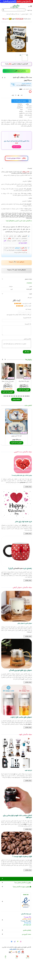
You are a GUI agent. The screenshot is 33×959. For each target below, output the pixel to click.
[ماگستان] (15, 6)
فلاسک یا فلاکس (26, 919)
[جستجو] (3, 10)
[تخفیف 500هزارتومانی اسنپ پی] (16, 1)
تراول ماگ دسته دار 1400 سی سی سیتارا (23, 382)
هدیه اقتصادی (18, 568)
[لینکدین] (11, 942)
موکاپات (25, 824)
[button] (6, 39)
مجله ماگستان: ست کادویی (23, 452)
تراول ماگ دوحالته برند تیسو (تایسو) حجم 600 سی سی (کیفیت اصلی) (7, 383)
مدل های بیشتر (16, 147)
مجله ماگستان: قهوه (25, 734)
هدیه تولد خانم (27, 925)
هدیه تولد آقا (27, 923)
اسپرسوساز (29, 632)
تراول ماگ (14, 270)
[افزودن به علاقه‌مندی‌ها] (15, 95)
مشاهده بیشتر (16, 399)
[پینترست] (17, 942)
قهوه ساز (13, 774)
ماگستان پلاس (13, 949)
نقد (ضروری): (28, 324)
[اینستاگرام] (21, 942)
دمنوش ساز (28, 724)
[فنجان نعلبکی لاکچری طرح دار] (5, 78)
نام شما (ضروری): (27, 318)
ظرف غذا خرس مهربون (16, 436)
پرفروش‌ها (28, 359)
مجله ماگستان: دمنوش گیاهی (22, 587)
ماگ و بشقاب (25, 172)
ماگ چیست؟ (27, 917)
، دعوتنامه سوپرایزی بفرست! (16, 158)
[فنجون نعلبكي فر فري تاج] (2, 78)
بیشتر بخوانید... (27, 487)
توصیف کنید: (28, 309)
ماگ (15, 262)
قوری (23, 679)
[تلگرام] (14, 942)
